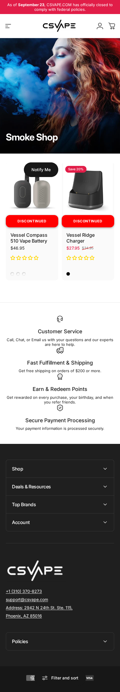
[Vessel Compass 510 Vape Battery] (32, 188)
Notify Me (41, 169)
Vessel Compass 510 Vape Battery (28, 238)
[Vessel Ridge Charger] (88, 188)
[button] (25, 258)
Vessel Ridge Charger (80, 238)
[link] (39, 607)
